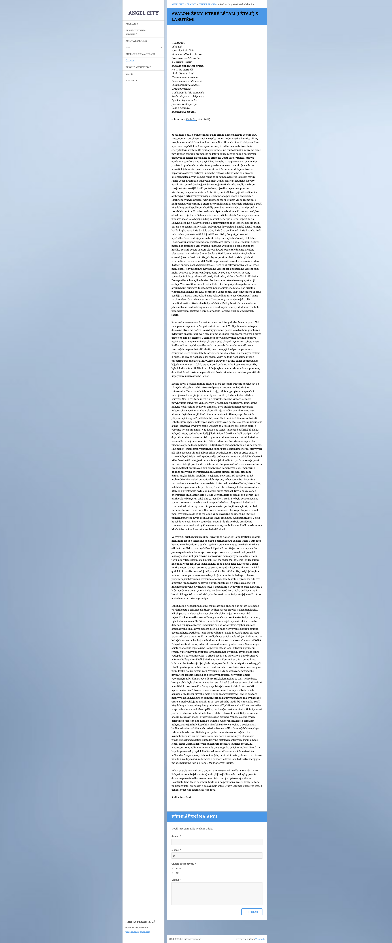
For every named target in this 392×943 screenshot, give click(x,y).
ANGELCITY (132, 23)
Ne (177, 873)
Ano (178, 868)
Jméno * (176, 836)
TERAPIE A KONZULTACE (138, 67)
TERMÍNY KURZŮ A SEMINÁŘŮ (136, 32)
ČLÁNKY (130, 60)
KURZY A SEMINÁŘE (136, 40)
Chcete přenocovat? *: (184, 863)
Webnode (260, 938)
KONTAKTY (131, 80)
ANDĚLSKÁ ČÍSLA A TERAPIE (140, 54)
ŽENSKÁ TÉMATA (208, 4)
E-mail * (176, 849)
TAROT (129, 47)
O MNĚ (129, 73)
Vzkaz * (176, 879)
